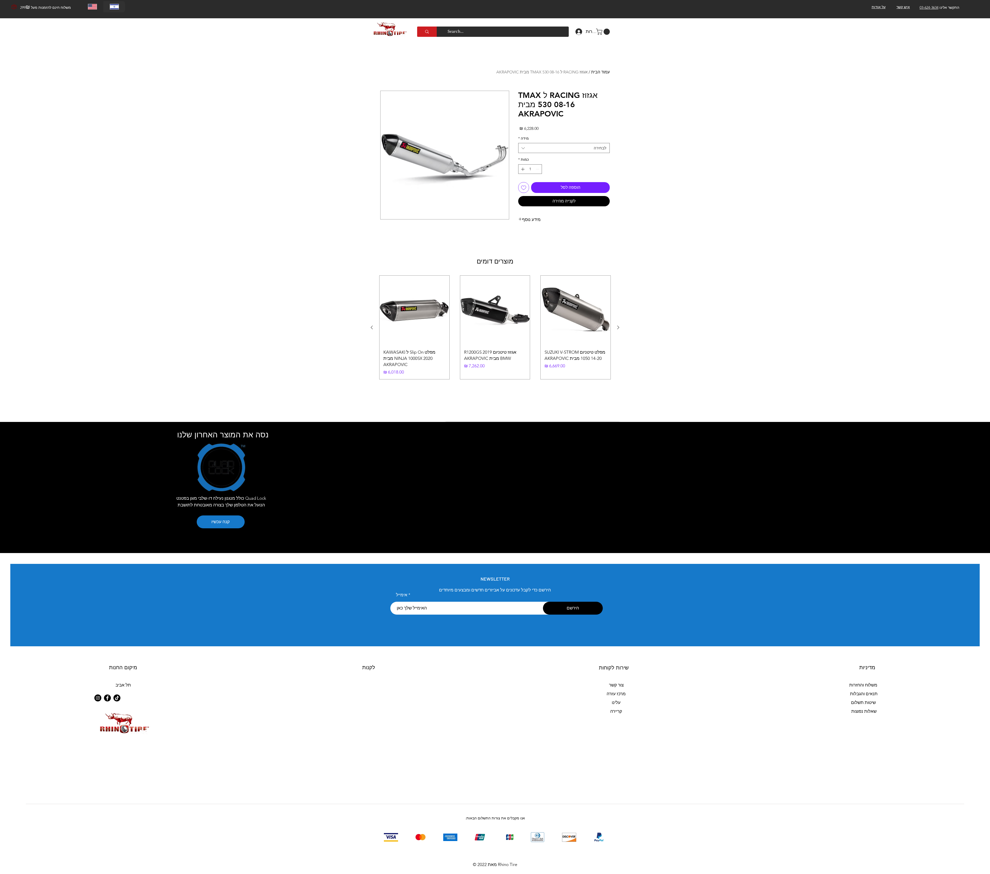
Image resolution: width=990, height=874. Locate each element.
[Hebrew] (114, 6)
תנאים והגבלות (864, 693)
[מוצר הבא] (372, 327)
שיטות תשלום (863, 702)
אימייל (401, 595)
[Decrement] (538, 169)
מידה (523, 138)
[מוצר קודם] (618, 327)
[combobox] (564, 148)
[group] (495, 327)
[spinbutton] (530, 169)
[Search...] (427, 32)
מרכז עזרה (616, 693)
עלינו (616, 702)
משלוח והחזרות (863, 685)
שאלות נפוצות (864, 711)
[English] (92, 6)
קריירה (616, 711)
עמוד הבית (600, 72)
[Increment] (522, 169)
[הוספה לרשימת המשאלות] (523, 187)
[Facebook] (107, 697)
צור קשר (616, 685)
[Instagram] (97, 697)
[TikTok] (116, 697)
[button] (603, 32)
